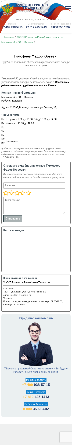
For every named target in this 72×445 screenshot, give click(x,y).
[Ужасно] (6, 193)
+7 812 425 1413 (36, 27)
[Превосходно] (28, 193)
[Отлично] (22, 193)
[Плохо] (11, 193)
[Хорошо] (17, 193)
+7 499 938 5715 (12, 27)
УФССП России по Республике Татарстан (26, 282)
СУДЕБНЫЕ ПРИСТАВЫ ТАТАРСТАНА (32, 8)
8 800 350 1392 (60, 27)
